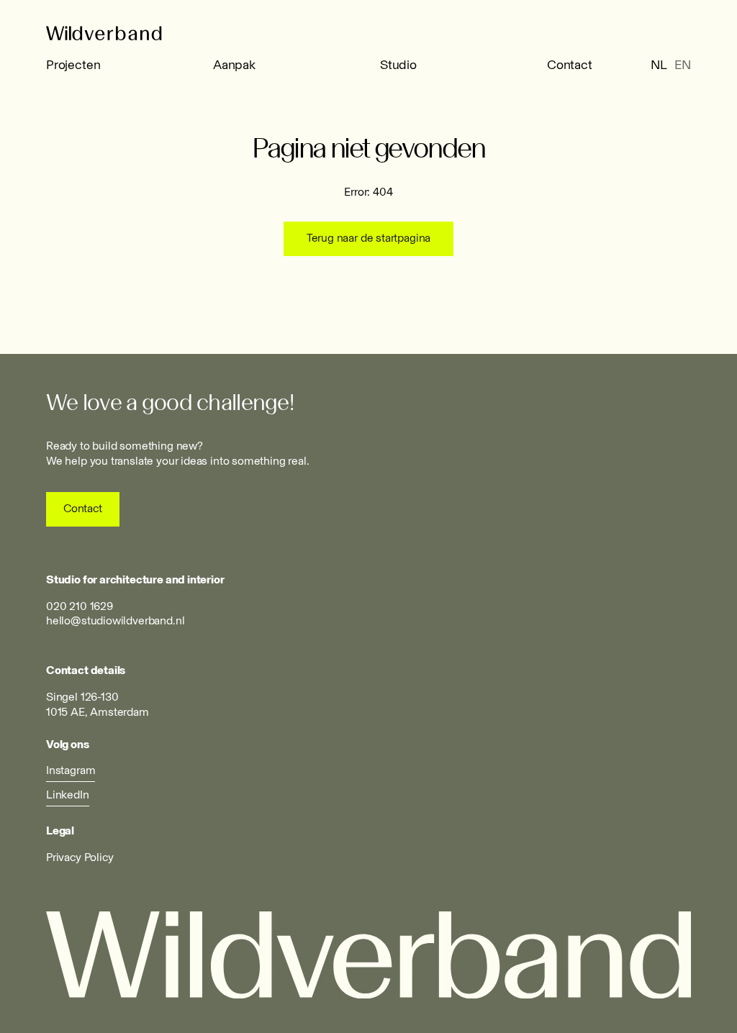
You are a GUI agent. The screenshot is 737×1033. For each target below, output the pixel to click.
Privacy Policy (79, 857)
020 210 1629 (79, 606)
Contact (569, 65)
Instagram (70, 770)
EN (682, 65)
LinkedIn (67, 794)
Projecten (73, 65)
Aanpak (234, 65)
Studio (398, 65)
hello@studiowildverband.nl (115, 620)
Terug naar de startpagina (369, 238)
